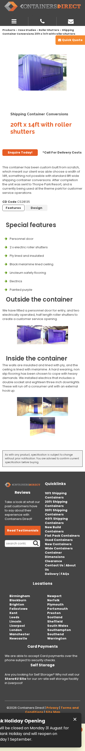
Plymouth (55, 604)
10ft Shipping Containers (56, 495)
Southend (55, 634)
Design (36, 208)
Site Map (53, 712)
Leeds (14, 617)
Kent (13, 613)
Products (8, 30)
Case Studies (27, 30)
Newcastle (18, 638)
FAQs (65, 574)
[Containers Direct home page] (42, 6)
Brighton (16, 604)
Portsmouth (57, 609)
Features (13, 208)
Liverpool (17, 626)
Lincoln (15, 621)
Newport (54, 596)
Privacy (52, 708)
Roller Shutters (49, 30)
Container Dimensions (55, 555)
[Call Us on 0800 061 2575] (42, 21)
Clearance (53, 561)
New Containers (58, 544)
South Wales (57, 626)
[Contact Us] (71, 21)
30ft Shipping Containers (56, 512)
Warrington (56, 638)
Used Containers (59, 540)
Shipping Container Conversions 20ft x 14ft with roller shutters (38, 32)
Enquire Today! (20, 152)
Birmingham (19, 596)
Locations (42, 583)
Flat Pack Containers (62, 536)
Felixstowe (18, 609)
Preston (54, 613)
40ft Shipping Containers (56, 521)
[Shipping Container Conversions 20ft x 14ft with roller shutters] (42, 72)
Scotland (54, 617)
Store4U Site (15, 679)
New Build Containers (54, 529)
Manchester (19, 634)
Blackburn (17, 600)
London (15, 630)
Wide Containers (59, 548)
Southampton (59, 630)
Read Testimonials (22, 530)
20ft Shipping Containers (56, 504)
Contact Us (54, 565)
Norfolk (53, 600)
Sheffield (55, 621)
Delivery (52, 574)
